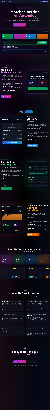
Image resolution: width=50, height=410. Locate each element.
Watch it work (32, 24)
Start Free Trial (45, 1)
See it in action (5, 96)
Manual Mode (21, 112)
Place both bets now (38, 88)
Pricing (9, 1)
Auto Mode (29, 111)
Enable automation (13, 142)
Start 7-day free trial (19, 24)
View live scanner (6, 188)
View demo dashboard (32, 234)
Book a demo (32, 361)
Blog (12, 1)
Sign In (40, 1)
